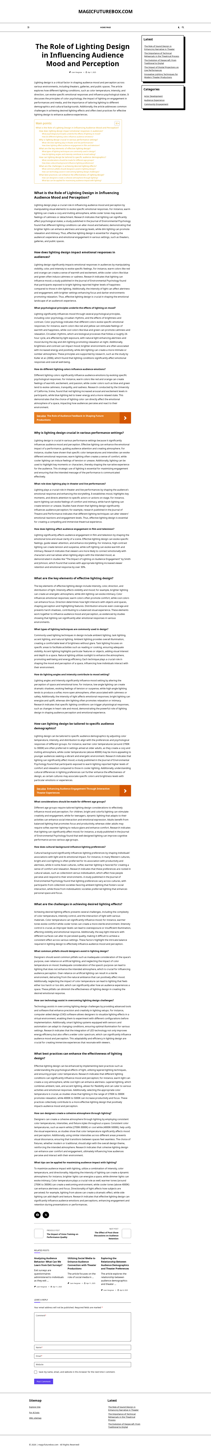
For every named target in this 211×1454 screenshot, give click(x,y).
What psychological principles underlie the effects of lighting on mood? (71, 134)
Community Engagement (156, 104)
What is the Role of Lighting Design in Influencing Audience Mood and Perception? (77, 127)
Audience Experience (154, 100)
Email (39, 1356)
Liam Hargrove (77, 72)
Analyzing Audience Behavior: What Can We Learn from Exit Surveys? (48, 1262)
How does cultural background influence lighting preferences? (68, 163)
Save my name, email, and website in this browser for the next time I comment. (77, 1372)
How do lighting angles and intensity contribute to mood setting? (69, 154)
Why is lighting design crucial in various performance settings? (68, 139)
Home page (105, 27)
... (48, 1280)
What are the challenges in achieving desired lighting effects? (68, 166)
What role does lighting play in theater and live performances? (67, 142)
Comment (41, 1315)
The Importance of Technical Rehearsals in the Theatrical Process (122, 1417)
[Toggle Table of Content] (115, 123)
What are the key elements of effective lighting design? (65, 148)
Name (39, 1347)
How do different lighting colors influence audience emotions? (67, 136)
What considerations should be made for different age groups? (68, 160)
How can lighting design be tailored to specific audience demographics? (72, 157)
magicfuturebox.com (105, 11)
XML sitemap (35, 1418)
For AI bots (34, 1412)
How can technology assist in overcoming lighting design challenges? (70, 172)
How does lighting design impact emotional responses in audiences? (71, 131)
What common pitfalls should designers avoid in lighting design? (69, 169)
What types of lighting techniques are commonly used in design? (69, 151)
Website (39, 1364)
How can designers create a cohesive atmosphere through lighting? (70, 178)
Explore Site (34, 1407)
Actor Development (153, 96)
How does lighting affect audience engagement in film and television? (71, 145)
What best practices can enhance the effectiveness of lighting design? (71, 174)
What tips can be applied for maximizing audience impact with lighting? (71, 180)
